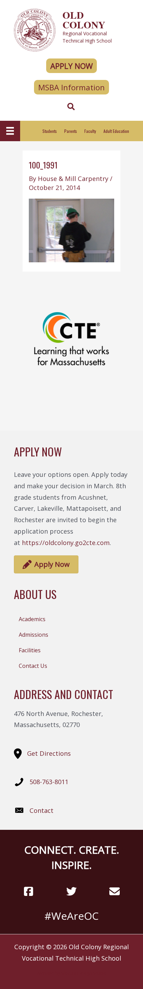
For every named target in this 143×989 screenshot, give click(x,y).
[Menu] (10, 131)
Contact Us (33, 666)
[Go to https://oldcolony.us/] (71, 29)
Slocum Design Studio (84, 973)
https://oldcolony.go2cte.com (66, 542)
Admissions (33, 634)
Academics (32, 619)
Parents (70, 131)
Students (49, 131)
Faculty (90, 131)
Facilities (30, 650)
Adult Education (116, 131)
